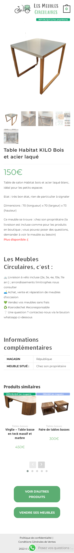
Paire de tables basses (54, 429)
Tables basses (20, 426)
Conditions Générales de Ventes (37, 541)
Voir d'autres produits (37, 494)
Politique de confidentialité (36, 537)
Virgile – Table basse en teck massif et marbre (20, 433)
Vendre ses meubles (37, 512)
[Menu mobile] (5, 9)
